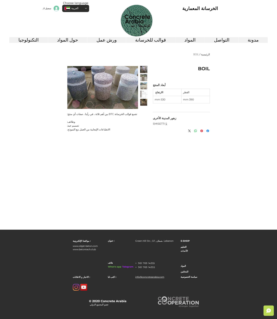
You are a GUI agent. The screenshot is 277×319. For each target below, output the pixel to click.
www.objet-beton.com (85, 246)
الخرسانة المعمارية (200, 8)
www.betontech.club (84, 249)
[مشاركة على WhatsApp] (195, 131)
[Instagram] (76, 287)
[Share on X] (189, 131)
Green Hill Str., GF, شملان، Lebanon (154, 240)
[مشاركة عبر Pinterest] (202, 131)
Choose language (75, 3)
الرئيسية (205, 54)
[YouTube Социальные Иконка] (83, 287)
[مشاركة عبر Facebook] (208, 131)
